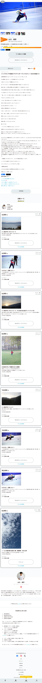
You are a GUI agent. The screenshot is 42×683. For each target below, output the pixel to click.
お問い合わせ (21, 674)
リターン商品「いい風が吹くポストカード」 (10, 183)
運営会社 (21, 663)
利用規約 (21, 665)
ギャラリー (21, 661)
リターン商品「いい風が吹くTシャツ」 (9, 182)
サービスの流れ (21, 246)
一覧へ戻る (21, 191)
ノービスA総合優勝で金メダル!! (7, 178)
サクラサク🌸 (4, 180)
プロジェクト (10, 68)
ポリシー (21, 667)
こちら (19, 603)
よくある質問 (21, 672)
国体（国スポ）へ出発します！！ (8, 185)
